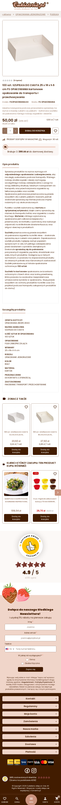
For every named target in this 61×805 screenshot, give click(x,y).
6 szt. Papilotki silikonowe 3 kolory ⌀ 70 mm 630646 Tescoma (44, 500)
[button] (45, 800)
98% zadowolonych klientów (23, 777)
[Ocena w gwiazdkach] (30, 565)
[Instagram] (34, 771)
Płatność (30, 752)
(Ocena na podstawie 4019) (23, 780)
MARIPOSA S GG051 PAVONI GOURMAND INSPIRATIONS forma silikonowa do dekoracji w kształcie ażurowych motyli (16, 500)
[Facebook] (27, 771)
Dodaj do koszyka (35, 130)
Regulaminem (28, 682)
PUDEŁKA (54, 14)
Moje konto (30, 714)
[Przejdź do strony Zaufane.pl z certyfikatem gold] (30, 546)
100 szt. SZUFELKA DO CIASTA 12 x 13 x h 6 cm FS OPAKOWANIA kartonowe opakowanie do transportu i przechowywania (16, 433)
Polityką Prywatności (44, 682)
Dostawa (30, 744)
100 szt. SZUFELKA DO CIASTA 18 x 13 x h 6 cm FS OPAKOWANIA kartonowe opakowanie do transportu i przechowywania (45, 433)
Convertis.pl (36, 790)
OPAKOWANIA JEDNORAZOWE (30, 14)
